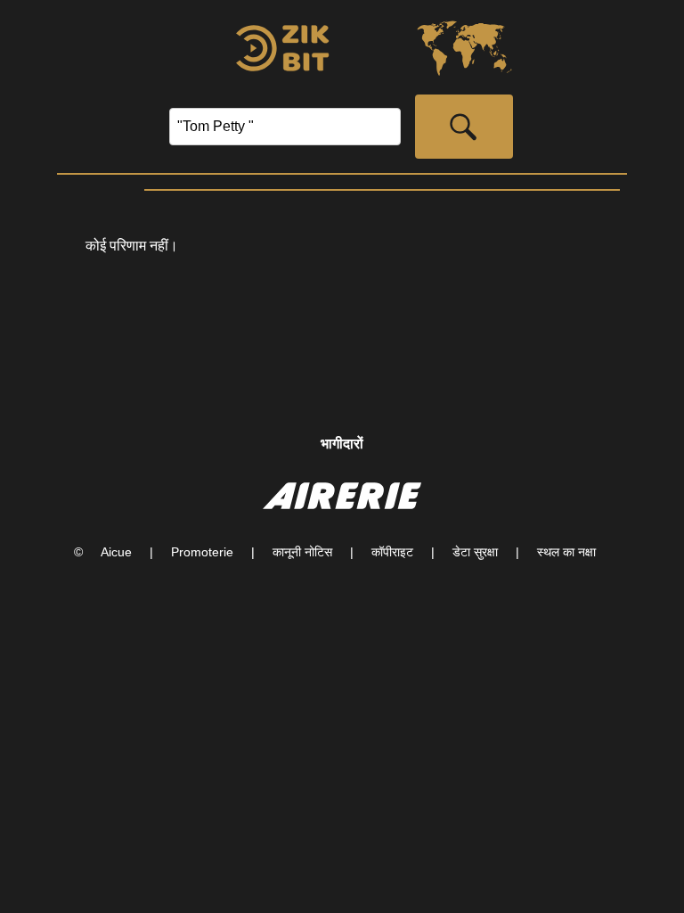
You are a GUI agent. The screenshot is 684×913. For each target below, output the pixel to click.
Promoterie (202, 552)
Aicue (116, 552)
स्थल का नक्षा (566, 552)
